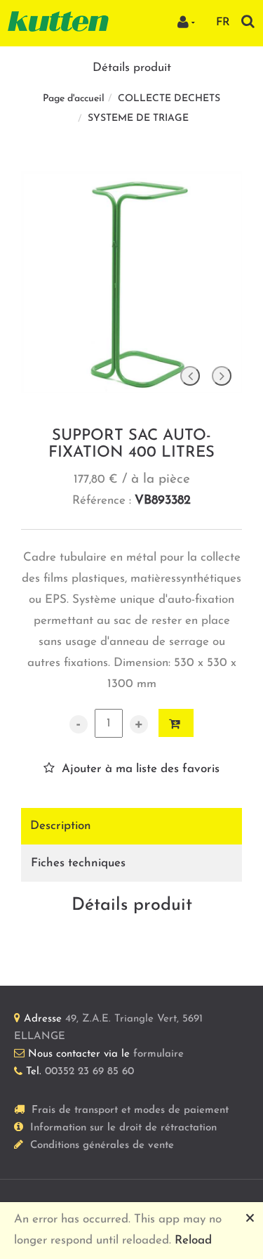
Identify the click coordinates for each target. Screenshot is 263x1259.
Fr (223, 22)
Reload (193, 1240)
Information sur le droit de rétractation (123, 1128)
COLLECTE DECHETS (169, 98)
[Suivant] (221, 376)
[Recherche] (248, 21)
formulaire (158, 1054)
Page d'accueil (73, 98)
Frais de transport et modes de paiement (130, 1110)
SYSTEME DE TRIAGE (138, 118)
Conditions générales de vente (102, 1145)
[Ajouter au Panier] (176, 723)
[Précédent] (190, 376)
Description (60, 826)
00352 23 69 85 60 (89, 1071)
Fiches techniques (78, 863)
